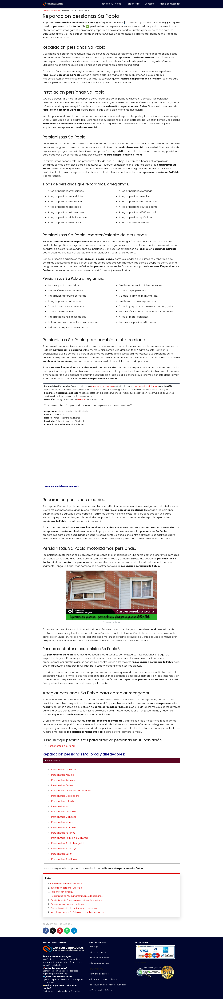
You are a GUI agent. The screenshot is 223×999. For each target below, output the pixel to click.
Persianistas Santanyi (63, 848)
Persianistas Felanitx (62, 801)
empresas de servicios (102, 386)
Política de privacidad (99, 957)
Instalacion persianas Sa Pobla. (66, 887)
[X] (53, 931)
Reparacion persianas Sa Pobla (66, 883)
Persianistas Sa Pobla (63, 827)
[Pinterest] (60, 931)
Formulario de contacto (100, 974)
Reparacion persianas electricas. (67, 904)
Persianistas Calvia (62, 785)
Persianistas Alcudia (62, 774)
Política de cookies (97, 952)
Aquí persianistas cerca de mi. (61, 486)
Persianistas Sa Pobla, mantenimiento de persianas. (77, 895)
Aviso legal (93, 946)
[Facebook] (46, 931)
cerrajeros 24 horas (111, 3)
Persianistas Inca (61, 806)
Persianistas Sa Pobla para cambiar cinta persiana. (76, 900)
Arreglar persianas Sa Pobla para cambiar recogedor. (78, 912)
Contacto (150, 3)
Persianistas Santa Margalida (68, 843)
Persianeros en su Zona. (61, 745)
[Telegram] (74, 931)
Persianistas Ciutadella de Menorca (71, 790)
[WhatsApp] (67, 931)
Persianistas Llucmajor (64, 811)
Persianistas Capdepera (65, 795)
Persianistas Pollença (63, 832)
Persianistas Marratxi (63, 822)
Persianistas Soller (61, 853)
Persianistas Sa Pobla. (62, 891)
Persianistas (133, 3)
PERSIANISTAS (52, 760)
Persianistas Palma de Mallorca (69, 837)
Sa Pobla (81, 399)
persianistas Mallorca (146, 386)
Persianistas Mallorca (63, 769)
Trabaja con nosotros (169, 3)
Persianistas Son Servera (65, 859)
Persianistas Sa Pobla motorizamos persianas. (74, 908)
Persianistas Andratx (63, 780)
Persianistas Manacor (63, 816)
